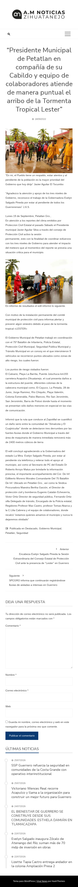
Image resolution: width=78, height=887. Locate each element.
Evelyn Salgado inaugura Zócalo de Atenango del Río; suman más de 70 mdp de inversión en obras (38, 843)
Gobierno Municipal (50, 528)
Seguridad (22, 532)
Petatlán (10, 532)
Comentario (12, 625)
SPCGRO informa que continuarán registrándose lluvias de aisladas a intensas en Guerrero (37, 580)
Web (8, 706)
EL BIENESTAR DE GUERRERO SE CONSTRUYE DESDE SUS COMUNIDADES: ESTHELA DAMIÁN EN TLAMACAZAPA (41, 817)
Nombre (10, 674)
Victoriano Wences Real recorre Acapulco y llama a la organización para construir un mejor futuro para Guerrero (41, 792)
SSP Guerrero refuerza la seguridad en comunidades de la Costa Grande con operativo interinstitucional (40, 769)
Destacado (31, 528)
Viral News (42, 881)
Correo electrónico (16, 690)
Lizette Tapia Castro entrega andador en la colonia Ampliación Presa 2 (41, 864)
